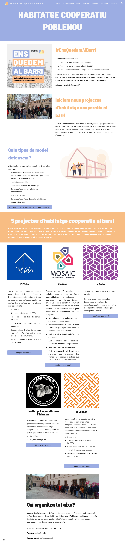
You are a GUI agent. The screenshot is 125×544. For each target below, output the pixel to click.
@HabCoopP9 (40, 533)
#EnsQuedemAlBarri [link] (71, 3)
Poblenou (61, 58)
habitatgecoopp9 (46, 538)
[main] (62, 20)
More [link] (113, 3)
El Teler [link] (86, 3)
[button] (122, 3)
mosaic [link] (95, 3)
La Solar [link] (104, 3)
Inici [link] (58, 3)
